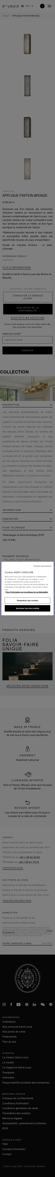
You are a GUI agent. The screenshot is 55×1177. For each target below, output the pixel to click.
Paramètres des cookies (27, 600)
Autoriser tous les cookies (27, 608)
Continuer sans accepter (42, 565)
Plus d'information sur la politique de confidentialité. (27, 592)
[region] (27, 588)
